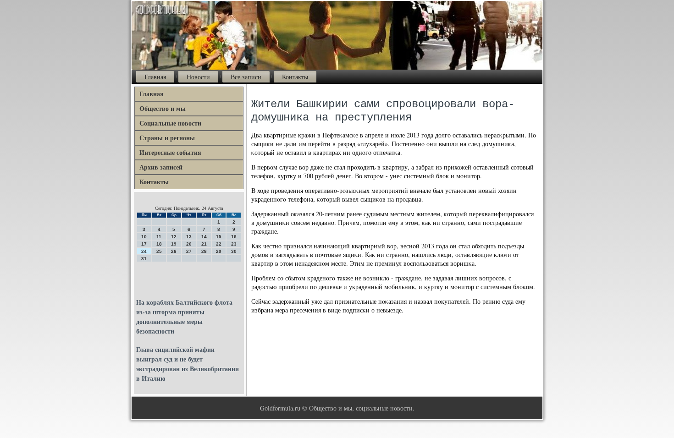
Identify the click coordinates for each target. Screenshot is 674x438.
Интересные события (170, 152)
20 (189, 243)
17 (144, 243)
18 (159, 243)
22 (218, 243)
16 (234, 236)
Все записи (246, 76)
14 (204, 236)
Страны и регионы (167, 137)
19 (174, 243)
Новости (198, 76)
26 (174, 251)
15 (218, 236)
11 (158, 236)
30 (234, 251)
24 (144, 251)
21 (204, 243)
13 (189, 236)
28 (204, 251)
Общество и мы (162, 108)
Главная (155, 76)
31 (144, 258)
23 (234, 243)
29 (218, 251)
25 (159, 251)
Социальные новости (170, 123)
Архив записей (160, 167)
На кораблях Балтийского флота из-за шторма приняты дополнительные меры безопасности (184, 316)
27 (189, 251)
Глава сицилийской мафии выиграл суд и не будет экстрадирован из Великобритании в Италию (187, 364)
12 (174, 236)
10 (144, 236)
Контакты (295, 76)
